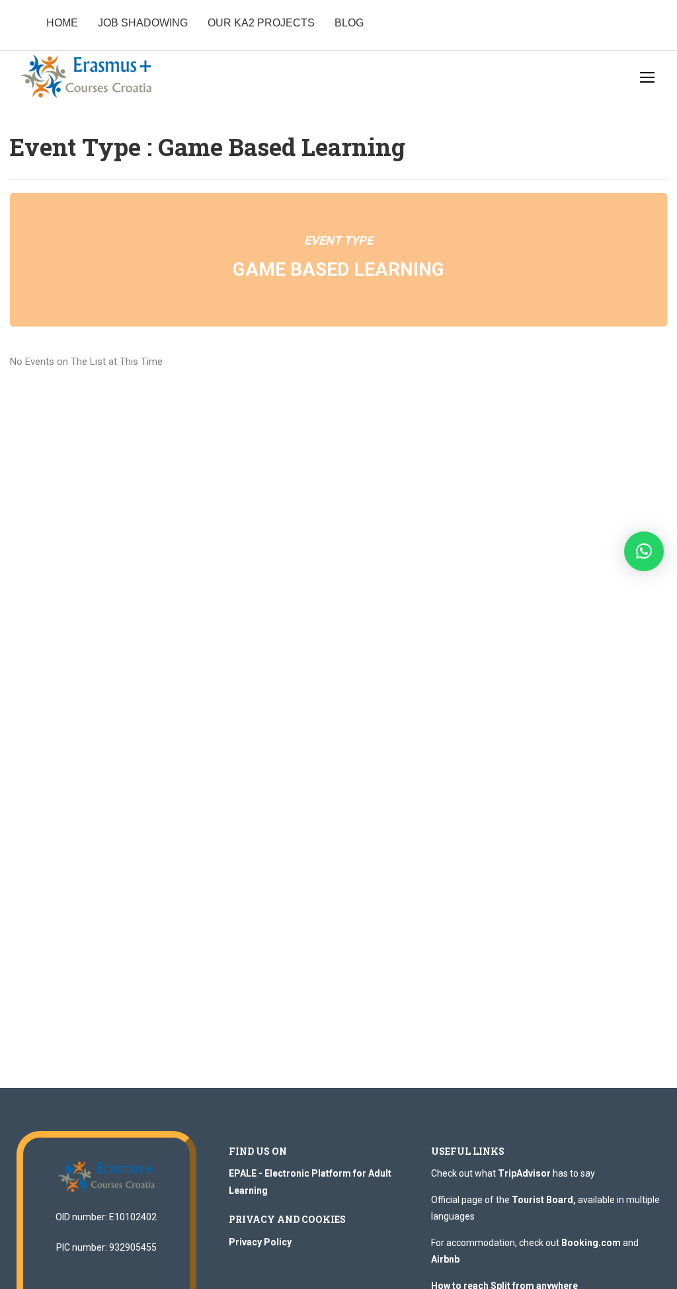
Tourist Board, (544, 1199)
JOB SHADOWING (143, 22)
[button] (644, 551)
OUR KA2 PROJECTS (261, 22)
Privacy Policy (260, 1242)
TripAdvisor (524, 1173)
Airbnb (445, 1259)
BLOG (349, 22)
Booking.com (591, 1242)
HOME (62, 22)
